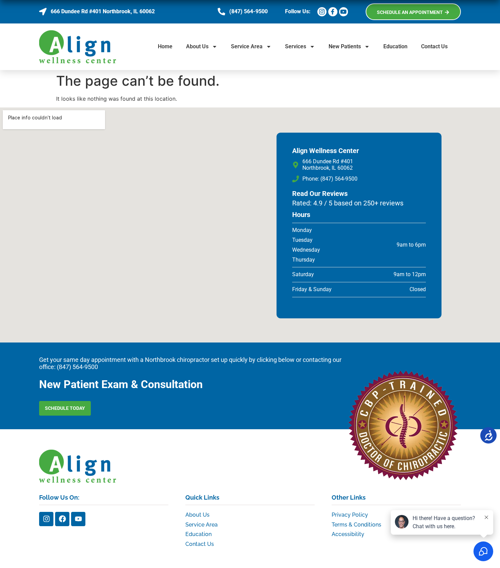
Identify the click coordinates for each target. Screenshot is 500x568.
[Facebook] (62, 519)
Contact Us (434, 46)
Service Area (247, 46)
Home (165, 46)
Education (395, 46)
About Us (197, 46)
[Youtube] (78, 519)
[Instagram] (46, 519)
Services (295, 46)
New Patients (345, 46)
